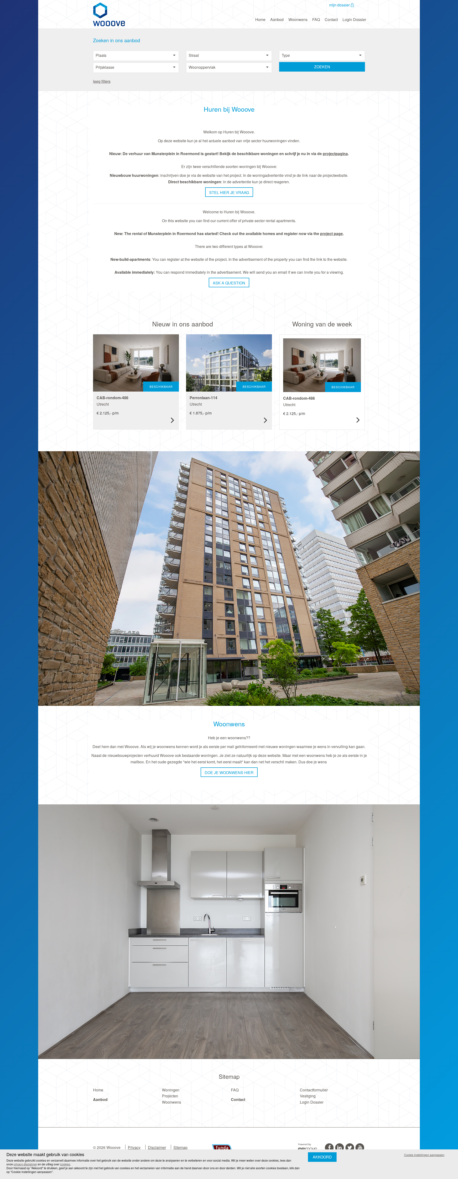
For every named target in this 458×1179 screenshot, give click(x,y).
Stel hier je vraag (229, 192)
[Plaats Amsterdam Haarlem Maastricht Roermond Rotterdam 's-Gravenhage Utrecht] (135, 55)
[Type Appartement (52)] (322, 55)
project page (331, 233)
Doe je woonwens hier (229, 772)
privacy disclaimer (25, 1164)
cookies (65, 1164)
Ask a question (229, 282)
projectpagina (335, 153)
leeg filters (101, 81)
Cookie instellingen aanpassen (424, 1155)
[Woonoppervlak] (229, 67)
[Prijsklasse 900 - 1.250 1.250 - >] (135, 67)
